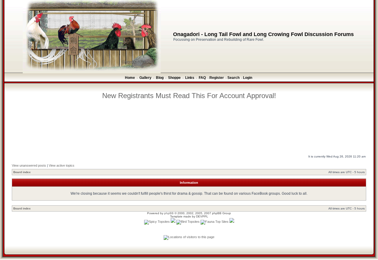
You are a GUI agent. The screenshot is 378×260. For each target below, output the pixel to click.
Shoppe (174, 78)
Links (189, 78)
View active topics (61, 165)
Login (247, 78)
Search (233, 78)
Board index (22, 172)
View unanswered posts (29, 165)
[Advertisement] (189, 116)
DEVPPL (202, 216)
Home (130, 78)
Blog (160, 78)
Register (216, 78)
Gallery (145, 78)
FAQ (202, 78)
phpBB (169, 213)
